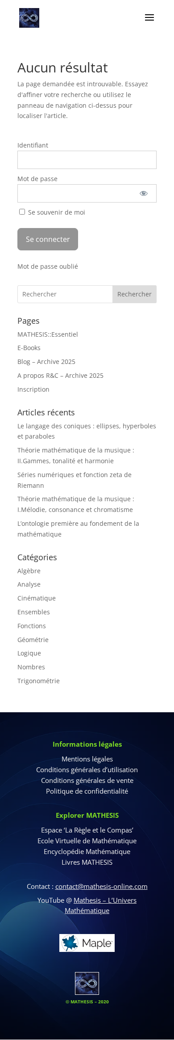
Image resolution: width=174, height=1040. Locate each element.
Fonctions (31, 625)
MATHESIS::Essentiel (47, 334)
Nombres (31, 667)
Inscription (33, 389)
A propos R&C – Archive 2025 (60, 375)
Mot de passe (37, 178)
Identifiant (32, 145)
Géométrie (33, 639)
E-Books (29, 347)
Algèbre (29, 571)
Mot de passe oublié (47, 266)
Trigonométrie (38, 680)
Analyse (29, 584)
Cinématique (36, 598)
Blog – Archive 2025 (46, 361)
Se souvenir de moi (55, 212)
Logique (29, 653)
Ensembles (33, 612)
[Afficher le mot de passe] (144, 193)
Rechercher (134, 294)
